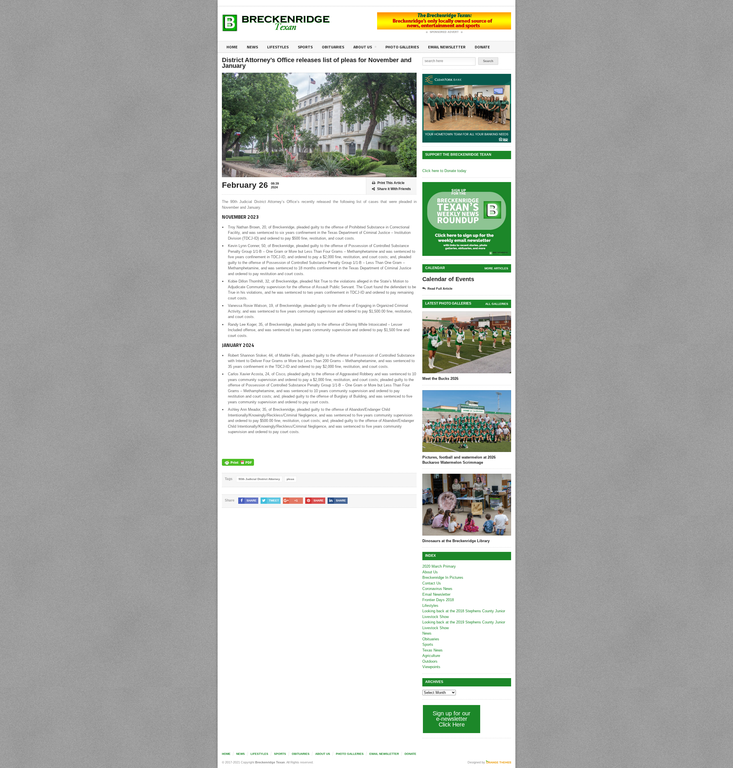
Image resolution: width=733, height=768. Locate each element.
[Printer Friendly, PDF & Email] (238, 462)
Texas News (432, 650)
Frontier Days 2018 (438, 600)
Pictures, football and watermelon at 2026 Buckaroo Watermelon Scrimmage (459, 460)
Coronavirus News (437, 589)
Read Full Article (439, 288)
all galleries (496, 303)
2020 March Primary (439, 566)
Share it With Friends (394, 189)
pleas (290, 479)
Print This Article (391, 183)
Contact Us (431, 583)
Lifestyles (278, 47)
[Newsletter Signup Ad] (466, 219)
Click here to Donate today (444, 171)
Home (232, 47)
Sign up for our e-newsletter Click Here (451, 719)
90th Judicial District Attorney (259, 479)
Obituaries (333, 47)
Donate (482, 47)
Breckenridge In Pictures (442, 577)
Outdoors (430, 661)
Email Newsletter (447, 47)
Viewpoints (431, 667)
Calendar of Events (448, 279)
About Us (362, 47)
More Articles (496, 268)
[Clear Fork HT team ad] (466, 108)
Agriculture (431, 656)
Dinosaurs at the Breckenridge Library (456, 541)
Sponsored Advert (444, 32)
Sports (305, 47)
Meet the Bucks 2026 (440, 378)
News (252, 47)
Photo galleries (402, 47)
